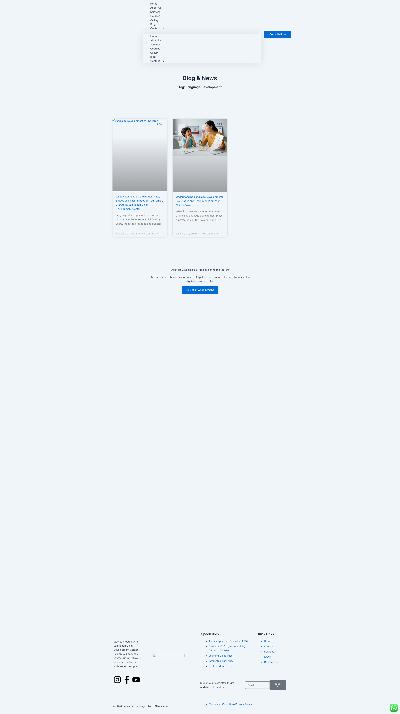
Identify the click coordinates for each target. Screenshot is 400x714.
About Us (155, 40)
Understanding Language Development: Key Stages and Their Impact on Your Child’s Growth (199, 201)
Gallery (154, 52)
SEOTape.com (160, 706)
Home (153, 36)
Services (155, 44)
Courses (155, 48)
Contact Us (157, 28)
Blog (153, 56)
